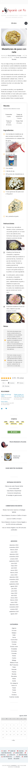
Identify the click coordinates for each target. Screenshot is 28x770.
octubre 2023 (14, 559)
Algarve (14, 628)
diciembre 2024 (14, 545)
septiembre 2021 (14, 611)
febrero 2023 (14, 572)
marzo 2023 (14, 570)
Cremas (14, 644)
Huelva (14, 658)
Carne (17, 57)
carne (5, 421)
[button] (14, 23)
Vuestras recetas (14, 697)
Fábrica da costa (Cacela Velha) (14, 486)
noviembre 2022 (14, 579)
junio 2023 (14, 563)
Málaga (14, 660)
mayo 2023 (14, 565)
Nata (23, 421)
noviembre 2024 (14, 547)
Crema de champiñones (14, 493)
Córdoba (14, 642)
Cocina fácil (23, 57)
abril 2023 (14, 568)
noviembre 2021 (14, 607)
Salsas (14, 678)
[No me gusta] (6, 408)
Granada (14, 653)
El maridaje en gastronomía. (14, 495)
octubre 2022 (14, 581)
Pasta (14, 667)
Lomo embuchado (14, 488)
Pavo (7, 423)
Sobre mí (14, 685)
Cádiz (14, 635)
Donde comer (14, 646)
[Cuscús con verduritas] (8, 456)
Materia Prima (14, 662)
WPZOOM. (18, 767)
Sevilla (14, 681)
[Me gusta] (1, 408)
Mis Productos (14, 665)
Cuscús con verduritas (16, 456)
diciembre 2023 (14, 554)
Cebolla (12, 421)
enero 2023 (14, 575)
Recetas (14, 59)
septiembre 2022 (14, 584)
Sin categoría (14, 683)
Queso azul (14, 423)
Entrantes (14, 651)
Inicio (4, 751)
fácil (17, 421)
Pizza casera (4, 401)
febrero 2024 (14, 549)
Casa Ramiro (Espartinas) (14, 490)
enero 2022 (14, 602)
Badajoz (14, 633)
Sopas (14, 688)
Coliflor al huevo (21, 515)
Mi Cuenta (16, 758)
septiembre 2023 (14, 561)
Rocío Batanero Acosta (14, 55)
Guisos (14, 655)
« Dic (13, 740)
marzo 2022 (14, 598)
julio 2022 (14, 588)
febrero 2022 (14, 600)
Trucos (14, 692)
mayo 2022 (14, 593)
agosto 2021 (14, 614)
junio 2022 (14, 591)
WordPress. (14, 765)
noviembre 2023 (14, 556)
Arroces (14, 630)
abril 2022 (14, 595)
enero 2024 (14, 552)
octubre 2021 (14, 609)
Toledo (14, 690)
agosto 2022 (14, 586)
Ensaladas (14, 649)
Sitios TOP (12, 755)
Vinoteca (14, 694)
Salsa (20, 423)
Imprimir (15, 432)
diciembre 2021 (14, 604)
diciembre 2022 (14, 577)
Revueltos (14, 676)
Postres (14, 672)
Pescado (14, 669)
